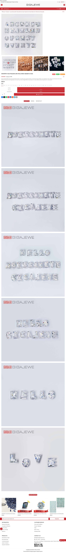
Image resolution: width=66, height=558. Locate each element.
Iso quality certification (6, 526)
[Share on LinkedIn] (10, 97)
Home (4, 11)
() (58, 8)
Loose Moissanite (13, 11)
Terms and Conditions (38, 524)
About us (3, 531)
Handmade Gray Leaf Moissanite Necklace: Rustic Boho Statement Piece (9, 514)
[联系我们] (1, 529)
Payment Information (6, 524)
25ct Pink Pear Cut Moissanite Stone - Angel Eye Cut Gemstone (56, 514)
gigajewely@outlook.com (39, 537)
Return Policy (36, 529)
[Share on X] (4, 97)
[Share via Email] (16, 97)
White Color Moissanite (39, 11)
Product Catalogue (37, 526)
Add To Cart (40, 94)
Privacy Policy (4, 527)
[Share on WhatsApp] (6, 97)
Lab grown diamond (5, 544)
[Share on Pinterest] (8, 97)
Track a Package (5, 529)
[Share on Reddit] (12, 97)
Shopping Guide (37, 531)
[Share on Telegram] (14, 97)
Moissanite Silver (5, 539)
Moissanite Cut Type (20, 11)
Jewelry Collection (5, 543)
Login (59, 1)
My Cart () (63, 540)
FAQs (35, 527)
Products (7, 11)
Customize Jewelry (5, 541)
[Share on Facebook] (2, 97)
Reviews (7, 76)
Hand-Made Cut (32, 11)
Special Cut (27, 11)
